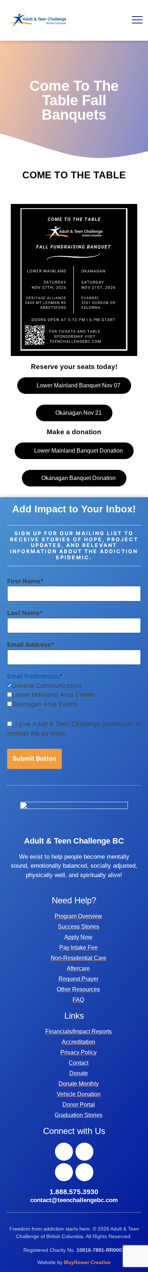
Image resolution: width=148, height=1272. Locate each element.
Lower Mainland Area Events (53, 694)
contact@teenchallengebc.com (74, 1200)
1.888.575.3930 (74, 1192)
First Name (23, 581)
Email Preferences (33, 676)
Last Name (23, 613)
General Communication (46, 685)
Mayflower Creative (87, 1262)
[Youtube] (64, 1172)
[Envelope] (84, 1172)
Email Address (29, 644)
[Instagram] (84, 1152)
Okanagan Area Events (45, 704)
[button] (137, 20)
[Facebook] (64, 1152)
